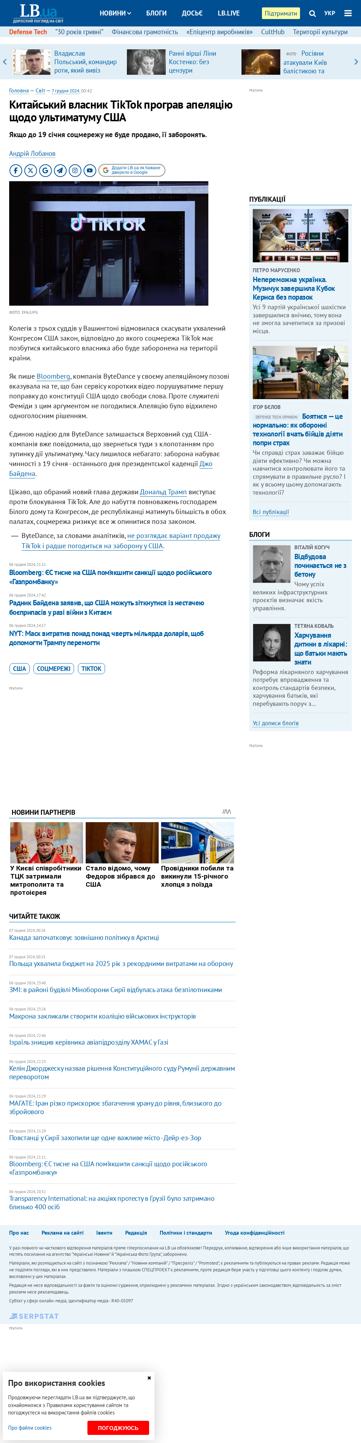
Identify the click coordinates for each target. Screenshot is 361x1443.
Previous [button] (4, 61)
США (19, 669)
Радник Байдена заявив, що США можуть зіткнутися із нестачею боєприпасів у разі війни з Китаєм (106, 607)
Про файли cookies (29, 1427)
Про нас (19, 1232)
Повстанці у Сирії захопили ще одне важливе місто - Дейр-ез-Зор (105, 1137)
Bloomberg (53, 376)
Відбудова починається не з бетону (320, 565)
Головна (19, 90)
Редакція (136, 1232)
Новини (113, 13)
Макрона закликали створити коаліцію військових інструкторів (102, 1016)
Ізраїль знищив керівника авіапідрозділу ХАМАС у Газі (88, 1042)
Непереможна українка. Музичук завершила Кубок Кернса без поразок (294, 288)
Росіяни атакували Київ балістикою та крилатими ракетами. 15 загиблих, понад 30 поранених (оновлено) (315, 74)
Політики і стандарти (186, 1232)
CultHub (272, 31)
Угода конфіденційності (254, 1232)
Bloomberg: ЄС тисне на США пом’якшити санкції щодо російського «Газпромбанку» (110, 577)
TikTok (91, 669)
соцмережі (54, 669)
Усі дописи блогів (276, 723)
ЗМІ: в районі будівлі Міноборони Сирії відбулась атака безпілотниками (115, 989)
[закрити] (149, 1378)
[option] (66, 61)
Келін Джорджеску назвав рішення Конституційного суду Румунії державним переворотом (122, 1072)
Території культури (320, 31)
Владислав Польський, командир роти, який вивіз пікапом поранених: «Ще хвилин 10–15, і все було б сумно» (85, 74)
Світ (40, 90)
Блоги (156, 13)
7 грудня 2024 (65, 91)
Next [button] (356, 61)
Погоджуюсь (118, 1428)
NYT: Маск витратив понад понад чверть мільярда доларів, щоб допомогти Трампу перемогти (106, 638)
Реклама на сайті (63, 1232)
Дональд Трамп (163, 491)
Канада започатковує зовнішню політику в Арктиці (84, 937)
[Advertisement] (122, 741)
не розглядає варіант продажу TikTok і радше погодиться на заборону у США (121, 540)
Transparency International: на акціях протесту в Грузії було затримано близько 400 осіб (112, 1202)
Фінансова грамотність (145, 31)
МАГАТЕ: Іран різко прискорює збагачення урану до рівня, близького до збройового (115, 1107)
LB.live (229, 13)
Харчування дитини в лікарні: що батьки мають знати (320, 648)
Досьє (192, 13)
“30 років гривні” (79, 31)
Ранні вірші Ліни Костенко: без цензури (192, 61)
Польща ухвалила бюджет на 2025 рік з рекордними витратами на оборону (121, 963)
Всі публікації (271, 512)
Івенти (104, 1232)
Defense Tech (28, 31)
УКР (329, 13)
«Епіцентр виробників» (219, 31)
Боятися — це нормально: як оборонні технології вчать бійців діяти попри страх (298, 429)
